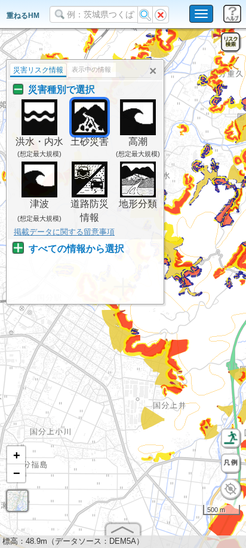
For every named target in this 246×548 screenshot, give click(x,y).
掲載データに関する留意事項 (64, 231)
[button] (16, 455)
